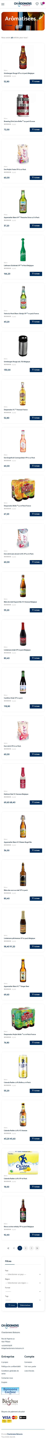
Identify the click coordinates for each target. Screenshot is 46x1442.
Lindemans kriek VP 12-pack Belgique (17, 650)
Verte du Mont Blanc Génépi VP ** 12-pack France (21, 313)
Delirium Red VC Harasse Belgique (16, 794)
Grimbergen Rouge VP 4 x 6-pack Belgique (19, 73)
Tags (6, 1296)
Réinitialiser (26, 1305)
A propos (4, 1362)
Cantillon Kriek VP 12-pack (13, 698)
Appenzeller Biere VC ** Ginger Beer (16, 986)
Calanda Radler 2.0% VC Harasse (15, 1130)
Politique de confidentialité (11, 1366)
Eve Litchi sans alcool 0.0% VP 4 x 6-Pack (18, 554)
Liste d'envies (29, 1371)
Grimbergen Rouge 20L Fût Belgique (17, 361)
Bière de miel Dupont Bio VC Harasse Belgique (20, 602)
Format (7, 1287)
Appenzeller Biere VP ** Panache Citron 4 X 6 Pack (21, 217)
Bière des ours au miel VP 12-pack (16, 890)
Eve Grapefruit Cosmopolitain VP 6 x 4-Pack (19, 458)
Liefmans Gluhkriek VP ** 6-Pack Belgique (18, 265)
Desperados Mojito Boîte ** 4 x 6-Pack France (20, 1034)
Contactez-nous (7, 1378)
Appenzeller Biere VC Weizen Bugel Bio (18, 842)
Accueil (9, 25)
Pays (6, 1270)
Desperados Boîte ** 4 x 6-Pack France (17, 506)
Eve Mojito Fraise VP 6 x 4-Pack (15, 169)
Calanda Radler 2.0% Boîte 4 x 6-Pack (17, 1082)
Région (7, 1279)
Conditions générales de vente (10, 1372)
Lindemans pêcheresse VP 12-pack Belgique (19, 938)
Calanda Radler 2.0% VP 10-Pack (15, 1178)
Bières (5, 70)
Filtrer (13, 1305)
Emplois (4, 1382)
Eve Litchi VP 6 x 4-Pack (12, 746)
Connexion (28, 1362)
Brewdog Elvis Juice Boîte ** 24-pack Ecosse (19, 121)
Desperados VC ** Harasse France (15, 409)
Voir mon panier (30, 1366)
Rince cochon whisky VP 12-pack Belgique (19, 1226)
